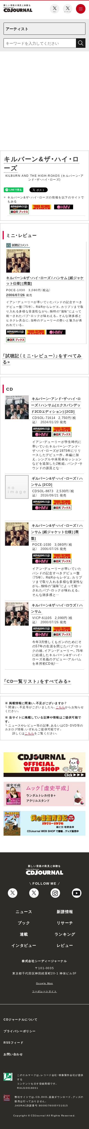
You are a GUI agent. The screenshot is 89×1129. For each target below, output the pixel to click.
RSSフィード (13, 1042)
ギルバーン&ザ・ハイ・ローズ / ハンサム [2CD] (57, 481)
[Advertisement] (44, 102)
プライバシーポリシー (20, 1031)
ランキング (65, 934)
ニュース (24, 911)
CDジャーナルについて (21, 1019)
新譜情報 (65, 911)
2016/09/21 (50, 495)
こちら (60, 707)
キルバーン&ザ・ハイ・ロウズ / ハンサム (57, 608)
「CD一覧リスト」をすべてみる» (37, 681)
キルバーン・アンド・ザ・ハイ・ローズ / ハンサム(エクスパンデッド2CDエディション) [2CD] (56, 404)
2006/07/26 (15, 294)
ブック (24, 922)
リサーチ (65, 922)
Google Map (44, 983)
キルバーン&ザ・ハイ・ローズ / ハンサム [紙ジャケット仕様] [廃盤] (57, 531)
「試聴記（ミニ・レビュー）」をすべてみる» (42, 358)
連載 (24, 934)
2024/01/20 (50, 422)
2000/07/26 (50, 622)
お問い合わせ (13, 1054)
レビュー (65, 945)
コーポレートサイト (44, 991)
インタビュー (24, 945)
